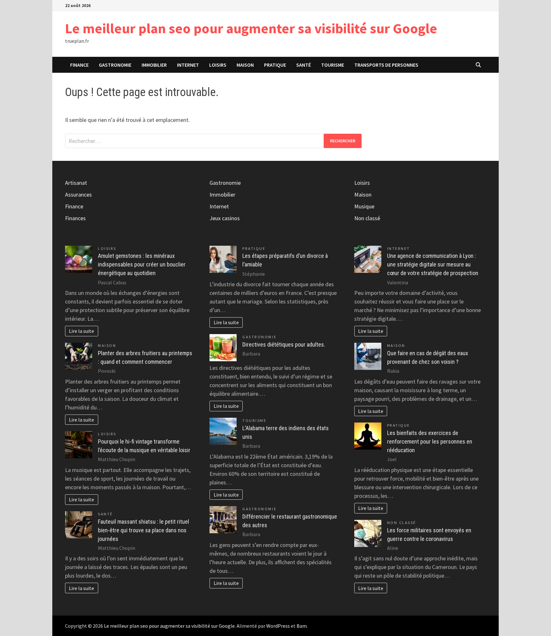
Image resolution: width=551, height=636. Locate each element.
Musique (364, 206)
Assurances (78, 194)
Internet (188, 65)
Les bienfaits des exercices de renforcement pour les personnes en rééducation (429, 441)
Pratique (275, 65)
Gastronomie (115, 65)
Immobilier (154, 65)
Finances (75, 218)
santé (303, 65)
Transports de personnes (386, 65)
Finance (79, 65)
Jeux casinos (224, 218)
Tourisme (332, 65)
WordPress (278, 626)
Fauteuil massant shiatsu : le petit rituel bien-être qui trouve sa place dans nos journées (143, 530)
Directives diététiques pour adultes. (283, 344)
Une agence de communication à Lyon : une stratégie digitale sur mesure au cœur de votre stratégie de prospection (432, 264)
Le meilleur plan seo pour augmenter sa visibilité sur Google (251, 28)
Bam (302, 626)
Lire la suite (81, 331)
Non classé (367, 218)
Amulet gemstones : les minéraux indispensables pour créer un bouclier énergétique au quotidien (142, 264)
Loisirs (217, 65)
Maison (245, 65)
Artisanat (76, 182)
